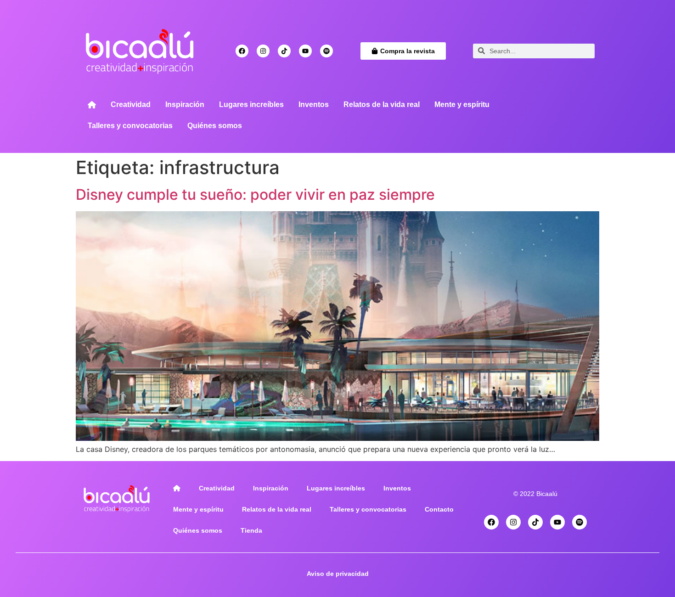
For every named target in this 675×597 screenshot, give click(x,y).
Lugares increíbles (251, 104)
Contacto (439, 509)
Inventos (313, 104)
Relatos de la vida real (381, 104)
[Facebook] (242, 51)
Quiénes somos (214, 126)
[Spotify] (326, 51)
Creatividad (131, 104)
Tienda (251, 530)
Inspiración (184, 104)
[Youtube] (305, 51)
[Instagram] (263, 51)
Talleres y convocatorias (130, 126)
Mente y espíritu (461, 104)
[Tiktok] (284, 51)
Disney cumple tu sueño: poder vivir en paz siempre (255, 194)
